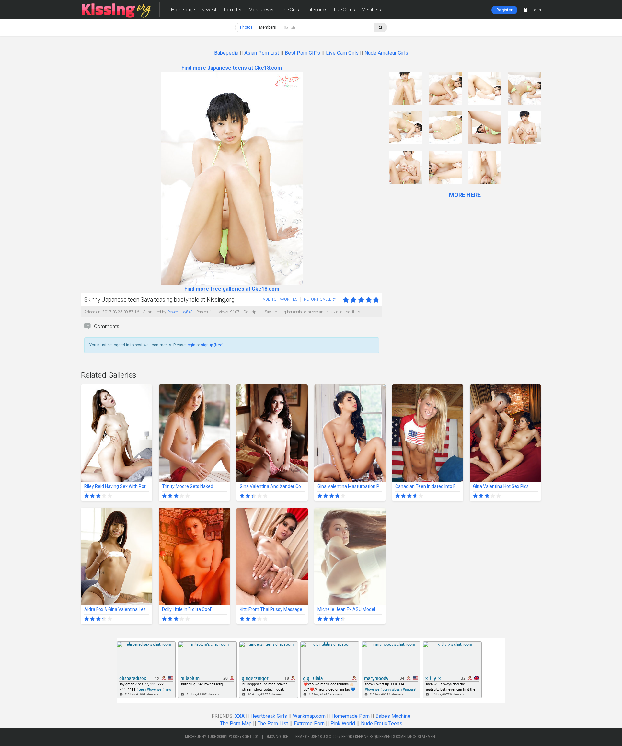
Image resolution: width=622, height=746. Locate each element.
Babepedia (226, 53)
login (191, 345)
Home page (183, 9)
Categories (316, 9)
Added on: (92, 312)
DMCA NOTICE (277, 736)
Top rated (232, 9)
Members (371, 9)
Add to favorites (280, 299)
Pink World (342, 723)
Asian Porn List (261, 53)
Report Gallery (320, 299)
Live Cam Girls (342, 53)
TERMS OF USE (305, 736)
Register (504, 10)
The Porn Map (236, 723)
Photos (246, 27)
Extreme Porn (309, 723)
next (376, 178)
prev (86, 178)
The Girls (290, 9)
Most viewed (261, 9)
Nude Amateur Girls (386, 53)
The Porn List (273, 723)
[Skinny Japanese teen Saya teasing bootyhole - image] (405, 88)
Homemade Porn (350, 716)
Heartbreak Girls (268, 716)
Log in (536, 10)
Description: (254, 312)
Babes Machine (392, 716)
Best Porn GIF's (302, 53)
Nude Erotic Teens (381, 723)
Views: (224, 312)
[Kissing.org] (116, 9)
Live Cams (344, 9)
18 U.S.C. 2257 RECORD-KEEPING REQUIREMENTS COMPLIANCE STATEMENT (377, 736)
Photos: (202, 312)
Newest (208, 9)
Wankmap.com (309, 716)
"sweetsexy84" (180, 312)
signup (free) (212, 345)
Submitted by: (155, 312)
